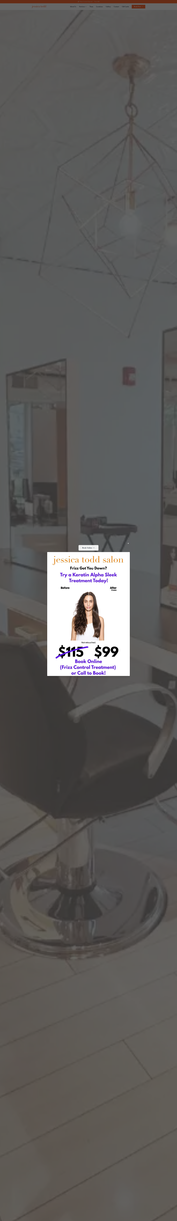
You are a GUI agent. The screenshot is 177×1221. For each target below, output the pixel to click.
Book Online (87, 548)
